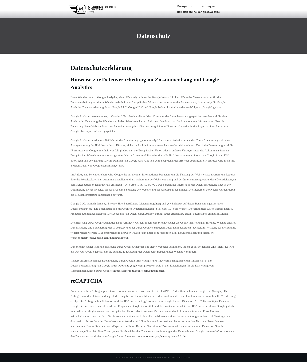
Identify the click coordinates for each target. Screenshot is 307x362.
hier (157, 203)
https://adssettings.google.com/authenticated (139, 270)
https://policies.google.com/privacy (132, 265)
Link (213, 246)
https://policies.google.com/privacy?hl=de (161, 336)
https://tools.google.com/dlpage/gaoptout (104, 237)
